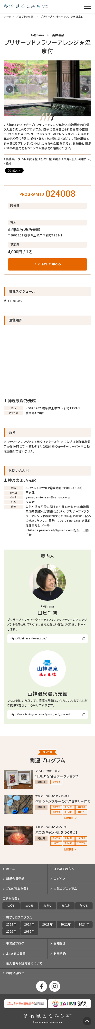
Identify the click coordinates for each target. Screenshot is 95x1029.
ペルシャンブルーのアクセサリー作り (63, 801)
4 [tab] (53, 117)
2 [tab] (46, 117)
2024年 (29, 924)
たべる (83, 905)
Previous (9, 89)
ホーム (7, 16)
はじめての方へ (64, 869)
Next (85, 89)
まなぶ (65, 905)
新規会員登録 (15, 878)
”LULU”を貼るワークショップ (57, 776)
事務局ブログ (15, 943)
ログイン (59, 878)
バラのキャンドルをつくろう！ (56, 832)
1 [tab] (42, 117)
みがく (47, 905)
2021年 (83, 924)
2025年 (11, 924)
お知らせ (59, 943)
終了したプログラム (19, 917)
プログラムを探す (25, 16)
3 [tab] (49, 117)
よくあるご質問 (16, 953)
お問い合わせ (15, 973)
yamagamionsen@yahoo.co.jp (48, 497)
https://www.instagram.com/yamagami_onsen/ (40, 714)
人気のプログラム (65, 888)
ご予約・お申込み (49, 264)
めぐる (29, 905)
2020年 (11, 931)
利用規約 (60, 953)
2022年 (65, 924)
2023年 (47, 924)
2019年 (29, 931)
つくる (11, 905)
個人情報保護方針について (24, 963)
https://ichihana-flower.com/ (28, 638)
